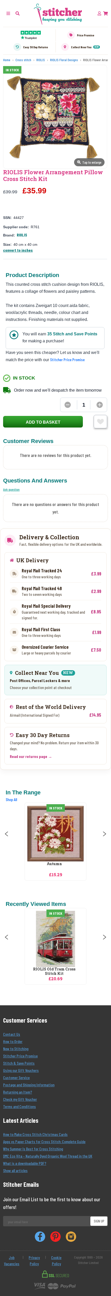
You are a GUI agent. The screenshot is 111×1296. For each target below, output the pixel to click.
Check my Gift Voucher (20, 1099)
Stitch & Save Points (19, 1063)
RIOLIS (22, 234)
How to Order (12, 1041)
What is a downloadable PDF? (24, 1163)
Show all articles (15, 1170)
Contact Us (11, 1034)
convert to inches (18, 250)
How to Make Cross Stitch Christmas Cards (35, 1134)
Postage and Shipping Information (28, 1084)
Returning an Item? (17, 1091)
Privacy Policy (34, 1260)
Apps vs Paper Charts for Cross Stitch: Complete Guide (44, 1141)
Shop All (11, 799)
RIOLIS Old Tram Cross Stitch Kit (54, 971)
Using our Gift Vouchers (21, 1070)
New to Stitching (15, 1048)
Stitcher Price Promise (67, 359)
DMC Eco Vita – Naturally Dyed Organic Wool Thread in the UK (47, 1155)
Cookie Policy (56, 1260)
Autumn (54, 864)
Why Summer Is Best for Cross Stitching (33, 1148)
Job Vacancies (11, 1260)
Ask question (11, 489)
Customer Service (16, 1077)
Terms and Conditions (19, 1106)
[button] (17, 13)
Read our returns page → (31, 756)
